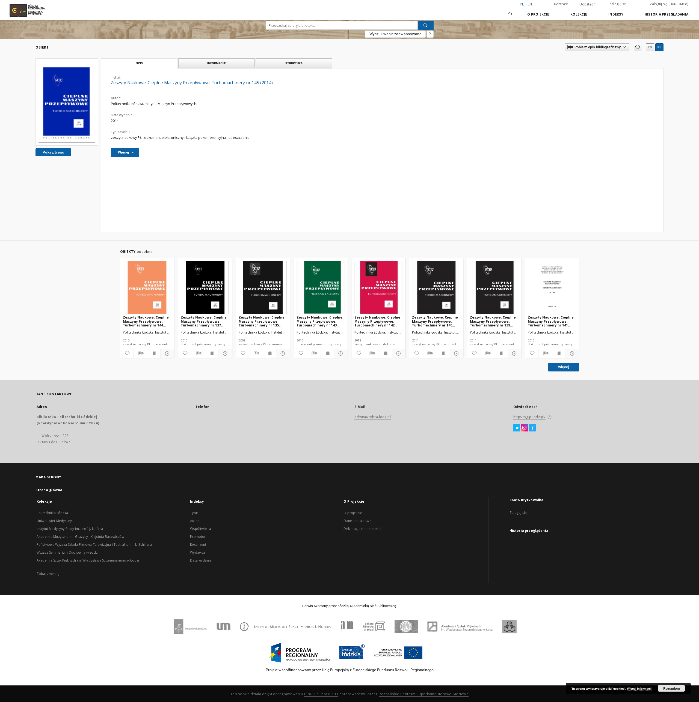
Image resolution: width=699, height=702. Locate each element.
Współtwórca (200, 528)
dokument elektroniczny (163, 137)
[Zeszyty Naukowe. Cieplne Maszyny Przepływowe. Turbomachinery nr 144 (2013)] (147, 287)
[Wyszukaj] (426, 25)
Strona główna (49, 490)
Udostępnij (588, 4)
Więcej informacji (639, 688)
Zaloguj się (618, 4)
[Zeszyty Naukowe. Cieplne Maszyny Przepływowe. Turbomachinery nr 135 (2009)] (263, 287)
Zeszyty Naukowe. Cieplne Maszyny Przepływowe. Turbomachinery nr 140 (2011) (435, 321)
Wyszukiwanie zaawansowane (395, 34)
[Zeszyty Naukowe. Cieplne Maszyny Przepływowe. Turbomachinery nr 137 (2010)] (205, 287)
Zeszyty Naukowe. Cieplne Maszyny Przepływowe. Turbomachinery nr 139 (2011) (493, 321)
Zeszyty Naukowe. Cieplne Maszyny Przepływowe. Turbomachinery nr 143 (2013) (319, 321)
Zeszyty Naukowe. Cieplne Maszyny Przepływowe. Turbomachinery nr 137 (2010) (204, 321)
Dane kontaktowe (357, 520)
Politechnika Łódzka (52, 513)
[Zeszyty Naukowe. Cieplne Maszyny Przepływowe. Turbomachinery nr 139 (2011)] (494, 287)
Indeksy (615, 14)
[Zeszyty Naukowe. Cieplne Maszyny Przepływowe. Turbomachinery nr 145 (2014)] (66, 102)
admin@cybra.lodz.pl (372, 417)
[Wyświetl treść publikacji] (153, 353)
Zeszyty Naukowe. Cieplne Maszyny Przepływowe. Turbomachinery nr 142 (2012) (377, 321)
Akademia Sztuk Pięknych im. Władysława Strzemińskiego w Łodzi (88, 560)
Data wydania (201, 560)
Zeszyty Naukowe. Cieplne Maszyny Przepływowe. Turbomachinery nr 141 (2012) (551, 321)
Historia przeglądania (666, 14)
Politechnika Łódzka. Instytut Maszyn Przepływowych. (154, 103)
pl (659, 47)
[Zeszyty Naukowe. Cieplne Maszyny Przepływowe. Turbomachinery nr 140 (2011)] (436, 287)
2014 (115, 120)
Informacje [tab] (216, 63)
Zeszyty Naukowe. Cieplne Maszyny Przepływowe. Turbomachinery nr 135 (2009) (262, 321)
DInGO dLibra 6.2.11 (321, 694)
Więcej (563, 367)
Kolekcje (578, 14)
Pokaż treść (53, 152)
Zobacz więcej (48, 573)
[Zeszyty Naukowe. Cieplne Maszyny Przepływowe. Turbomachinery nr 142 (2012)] (378, 287)
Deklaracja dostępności (362, 528)
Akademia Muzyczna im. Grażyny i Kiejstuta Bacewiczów (80, 536)
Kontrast (561, 4)
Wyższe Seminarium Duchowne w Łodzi (67, 552)
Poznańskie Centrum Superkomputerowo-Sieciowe (424, 694)
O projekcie (352, 513)
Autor (194, 520)
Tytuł (194, 513)
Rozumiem (671, 688)
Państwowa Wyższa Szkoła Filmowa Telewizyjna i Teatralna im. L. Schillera (94, 544)
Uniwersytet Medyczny (54, 520)
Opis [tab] (139, 63)
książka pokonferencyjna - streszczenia (218, 137)
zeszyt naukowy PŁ (126, 137)
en (530, 4)
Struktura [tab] (294, 63)
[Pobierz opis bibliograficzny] (140, 353)
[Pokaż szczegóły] (166, 353)
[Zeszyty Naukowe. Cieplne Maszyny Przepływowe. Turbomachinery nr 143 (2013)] (321, 287)
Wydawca (197, 552)
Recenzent (198, 544)
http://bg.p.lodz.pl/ (529, 417)
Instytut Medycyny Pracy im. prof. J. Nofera (70, 528)
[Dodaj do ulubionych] (637, 47)
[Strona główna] (510, 11)
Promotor (198, 536)
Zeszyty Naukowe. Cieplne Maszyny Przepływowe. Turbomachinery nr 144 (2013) (146, 321)
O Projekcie (538, 14)
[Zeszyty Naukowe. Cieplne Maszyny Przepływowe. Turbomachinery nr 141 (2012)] (552, 287)
